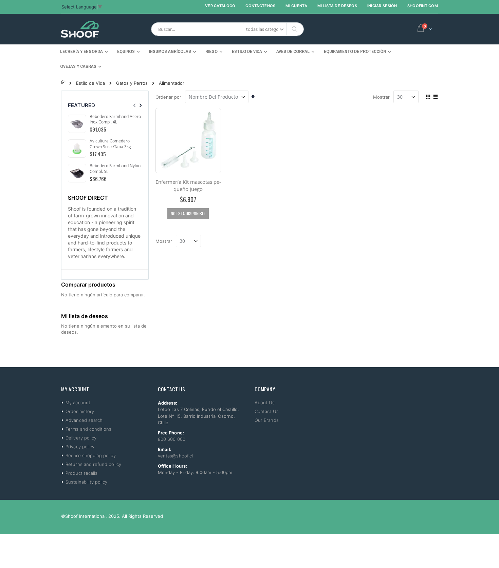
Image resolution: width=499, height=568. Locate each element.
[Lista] (435, 97)
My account (78, 402)
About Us (265, 402)
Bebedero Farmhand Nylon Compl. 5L (115, 168)
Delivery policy (81, 437)
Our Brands (267, 420)
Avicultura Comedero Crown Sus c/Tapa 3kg (110, 143)
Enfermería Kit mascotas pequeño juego (188, 185)
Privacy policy (80, 446)
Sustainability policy (86, 482)
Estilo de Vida (90, 83)
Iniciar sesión (382, 5)
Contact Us (267, 411)
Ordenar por (168, 97)
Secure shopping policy (90, 455)
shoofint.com (422, 5)
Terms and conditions (88, 429)
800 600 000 (171, 439)
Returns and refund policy (93, 464)
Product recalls (81, 473)
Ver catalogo (220, 5)
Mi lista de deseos (337, 5)
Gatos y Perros (132, 83)
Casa (63, 82)
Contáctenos (260, 5)
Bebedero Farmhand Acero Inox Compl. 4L (115, 119)
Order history (80, 411)
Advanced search (84, 420)
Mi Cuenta (296, 5)
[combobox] (227, 29)
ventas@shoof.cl (175, 455)
